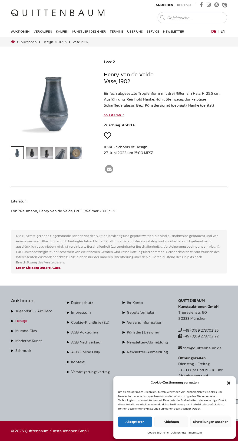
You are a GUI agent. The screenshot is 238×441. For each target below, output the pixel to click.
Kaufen (62, 31)
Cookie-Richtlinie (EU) (90, 322)
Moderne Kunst (28, 341)
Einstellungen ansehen (210, 421)
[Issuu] (224, 4)
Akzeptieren (135, 421)
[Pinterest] (216, 5)
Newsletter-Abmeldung (147, 342)
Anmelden (164, 4)
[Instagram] (209, 5)
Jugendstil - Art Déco (34, 311)
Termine (116, 31)
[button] (228, 382)
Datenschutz (178, 433)
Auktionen (20, 31)
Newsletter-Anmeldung (147, 352)
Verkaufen (42, 31)
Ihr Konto (135, 303)
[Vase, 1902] (54, 143)
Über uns (135, 31)
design (48, 41)
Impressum (195, 433)
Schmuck (23, 350)
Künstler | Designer (89, 31)
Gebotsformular (141, 312)
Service (153, 31)
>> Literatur (114, 115)
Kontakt (184, 4)
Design (21, 321)
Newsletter (173, 31)
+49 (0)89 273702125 (200, 330)
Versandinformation (144, 322)
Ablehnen (171, 421)
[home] (13, 41)
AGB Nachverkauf (86, 342)
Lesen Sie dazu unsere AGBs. (38, 267)
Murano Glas (26, 331)
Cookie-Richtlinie (158, 433)
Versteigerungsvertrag (90, 372)
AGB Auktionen (84, 332)
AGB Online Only (85, 352)
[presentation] (21, 102)
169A (63, 41)
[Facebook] (201, 5)
